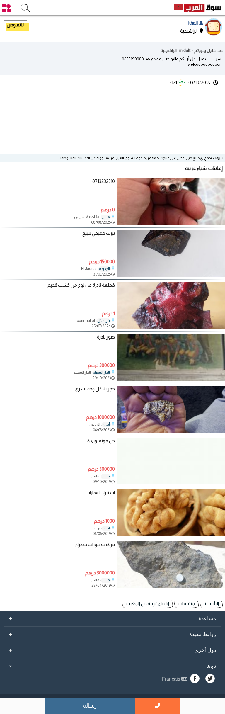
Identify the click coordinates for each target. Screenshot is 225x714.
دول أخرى (112, 650)
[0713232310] (171, 223)
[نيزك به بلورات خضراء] (171, 586)
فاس (106, 217)
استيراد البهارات (100, 492)
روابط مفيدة (112, 634)
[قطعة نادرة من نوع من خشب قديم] (171, 327)
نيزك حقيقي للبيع (98, 233)
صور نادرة (106, 336)
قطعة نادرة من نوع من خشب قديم (81, 285)
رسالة (90, 706)
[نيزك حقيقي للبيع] (171, 275)
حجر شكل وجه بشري (95, 388)
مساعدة (112, 618)
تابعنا (111, 665)
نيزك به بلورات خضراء (95, 544)
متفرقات (186, 603)
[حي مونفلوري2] (171, 482)
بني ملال (103, 321)
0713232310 (103, 181)
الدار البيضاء (101, 372)
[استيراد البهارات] (171, 534)
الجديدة (104, 269)
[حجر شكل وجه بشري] (171, 431)
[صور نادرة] (171, 379)
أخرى (106, 424)
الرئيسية (211, 603)
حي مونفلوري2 (101, 440)
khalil (193, 23)
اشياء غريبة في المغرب (147, 603)
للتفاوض (15, 24)
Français (171, 678)
